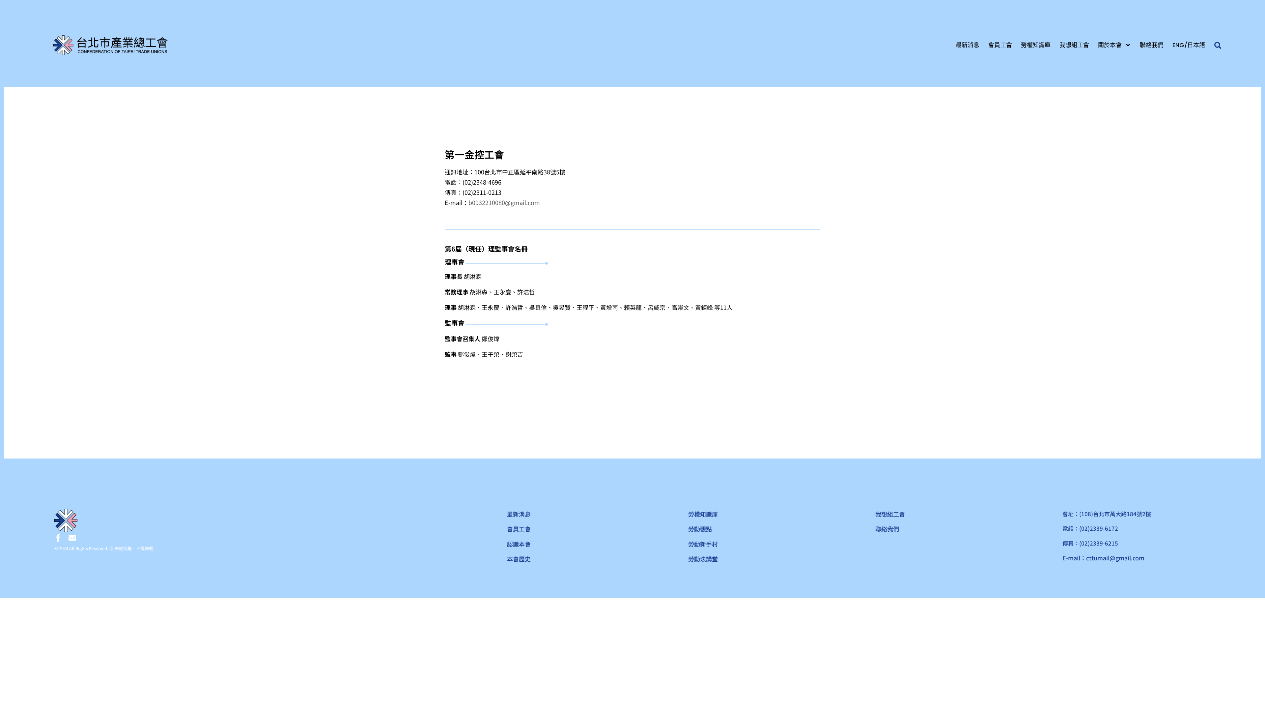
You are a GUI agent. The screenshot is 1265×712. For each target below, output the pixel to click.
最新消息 (967, 45)
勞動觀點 (700, 528)
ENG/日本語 (1188, 45)
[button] (1218, 46)
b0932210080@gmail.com (504, 202)
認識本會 (519, 544)
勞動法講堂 (703, 558)
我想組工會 (1074, 45)
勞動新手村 (703, 544)
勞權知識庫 (1036, 45)
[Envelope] (72, 538)
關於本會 (1110, 45)
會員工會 (1000, 45)
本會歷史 (519, 558)
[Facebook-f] (58, 538)
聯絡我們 (1152, 45)
